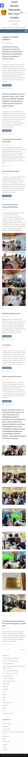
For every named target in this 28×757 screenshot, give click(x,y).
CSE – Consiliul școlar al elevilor (10, 673)
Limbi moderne (6, 683)
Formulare (5, 749)
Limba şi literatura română (9, 681)
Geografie (5, 705)
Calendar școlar (6, 741)
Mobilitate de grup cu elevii (11, 313)
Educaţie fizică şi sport (8, 713)
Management (6, 655)
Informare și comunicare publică (10, 660)
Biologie (4, 694)
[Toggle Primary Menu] (25, 31)
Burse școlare (6, 736)
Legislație (5, 744)
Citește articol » (7, 85)
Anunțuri (5, 747)
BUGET (4, 739)
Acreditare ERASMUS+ (8, 88)
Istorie (4, 699)
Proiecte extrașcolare (9, 678)
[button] (2, 5)
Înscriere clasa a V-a (7, 723)
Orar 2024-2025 (6, 729)
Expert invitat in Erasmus (10, 171)
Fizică (4, 691)
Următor (23, 649)
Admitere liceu (6, 726)
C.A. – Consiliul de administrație (10, 670)
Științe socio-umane (7, 702)
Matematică (5, 686)
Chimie (4, 697)
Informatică (5, 689)
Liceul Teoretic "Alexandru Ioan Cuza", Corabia (14, 9)
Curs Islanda (6, 345)
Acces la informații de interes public (11, 658)
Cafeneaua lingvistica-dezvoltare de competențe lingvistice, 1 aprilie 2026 (14, 623)
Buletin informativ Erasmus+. (12, 376)
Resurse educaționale (8, 663)
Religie (4, 708)
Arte (4, 710)
